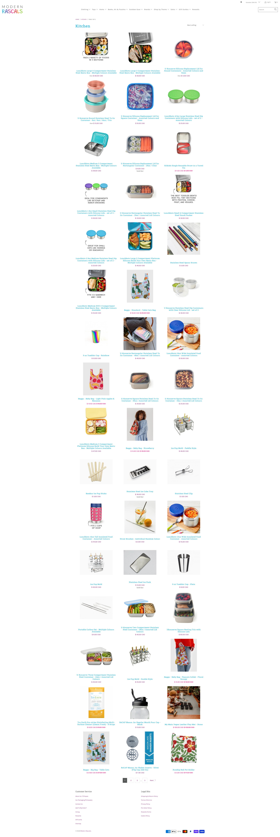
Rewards (78, 816)
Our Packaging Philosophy (83, 800)
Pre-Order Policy (146, 808)
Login (269, 2)
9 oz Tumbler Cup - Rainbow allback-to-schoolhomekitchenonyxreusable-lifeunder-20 (96, 333)
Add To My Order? (81, 808)
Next (152, 780)
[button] (86, 9)
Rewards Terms (146, 812)
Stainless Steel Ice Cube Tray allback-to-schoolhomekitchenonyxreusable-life (140, 471)
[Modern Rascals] (12, 9)
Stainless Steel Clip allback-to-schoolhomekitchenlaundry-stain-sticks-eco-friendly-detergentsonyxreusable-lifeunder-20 (184, 471)
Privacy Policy (145, 804)
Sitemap (78, 823)
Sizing (77, 812)
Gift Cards (78, 819)
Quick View (96, 54)
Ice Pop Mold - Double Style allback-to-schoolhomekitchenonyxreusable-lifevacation (140, 655)
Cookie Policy (145, 816)
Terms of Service (146, 800)
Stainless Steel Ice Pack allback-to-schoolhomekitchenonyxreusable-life (140, 562)
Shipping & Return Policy (149, 796)
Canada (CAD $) (251, 2)
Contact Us (79, 804)
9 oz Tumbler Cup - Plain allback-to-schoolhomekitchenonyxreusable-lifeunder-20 (184, 562)
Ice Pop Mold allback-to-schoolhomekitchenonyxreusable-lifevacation (96, 562)
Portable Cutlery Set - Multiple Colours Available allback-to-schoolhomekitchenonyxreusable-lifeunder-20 (96, 607)
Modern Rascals (85, 831)
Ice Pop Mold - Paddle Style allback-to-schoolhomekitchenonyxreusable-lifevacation (184, 424)
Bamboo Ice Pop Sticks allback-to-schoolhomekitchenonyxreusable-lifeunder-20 (96, 471)
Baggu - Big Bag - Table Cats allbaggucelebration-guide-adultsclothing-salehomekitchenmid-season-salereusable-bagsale (96, 748)
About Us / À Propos (81, 796)
